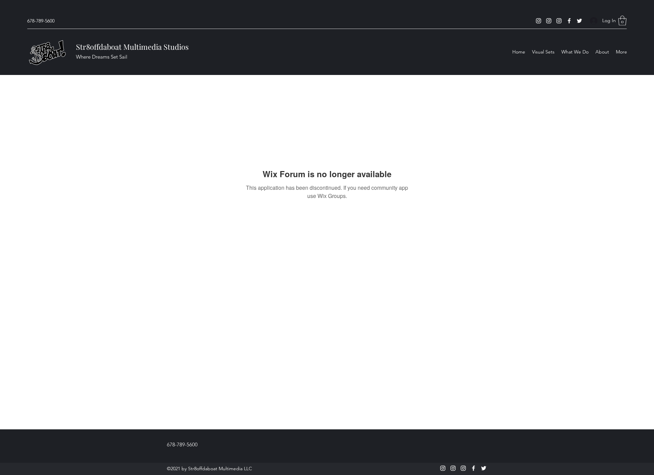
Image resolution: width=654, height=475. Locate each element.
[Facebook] (569, 20)
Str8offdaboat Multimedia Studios (132, 47)
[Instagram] (538, 20)
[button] (622, 21)
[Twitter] (579, 20)
